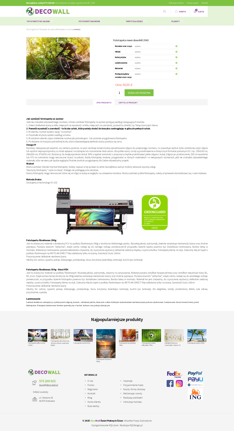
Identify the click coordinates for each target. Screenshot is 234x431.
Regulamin (92, 389)
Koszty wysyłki (192, 3)
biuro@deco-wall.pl (48, 384)
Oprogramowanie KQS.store (104, 425)
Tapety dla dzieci (134, 21)
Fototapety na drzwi (89, 21)
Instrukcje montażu (176, 3)
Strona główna (32, 29)
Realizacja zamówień (133, 397)
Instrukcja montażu (132, 401)
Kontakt (205, 3)
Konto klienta (93, 401)
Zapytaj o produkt (128, 102)
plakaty (175, 21)
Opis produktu (103, 102)
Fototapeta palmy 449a (195, 343)
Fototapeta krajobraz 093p (104, 360)
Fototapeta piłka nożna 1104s (36, 344)
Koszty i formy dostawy (134, 389)
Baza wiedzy (93, 406)
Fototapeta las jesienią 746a (127, 344)
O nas (90, 380)
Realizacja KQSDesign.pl (131, 425)
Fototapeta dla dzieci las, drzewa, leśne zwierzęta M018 (60, 343)
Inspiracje (127, 380)
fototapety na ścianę (65, 29)
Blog (89, 397)
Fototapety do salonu (38, 21)
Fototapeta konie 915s (82, 343)
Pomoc (90, 385)
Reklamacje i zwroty (132, 393)
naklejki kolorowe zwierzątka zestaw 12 (172, 344)
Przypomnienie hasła (133, 385)
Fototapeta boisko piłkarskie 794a (148, 344)
